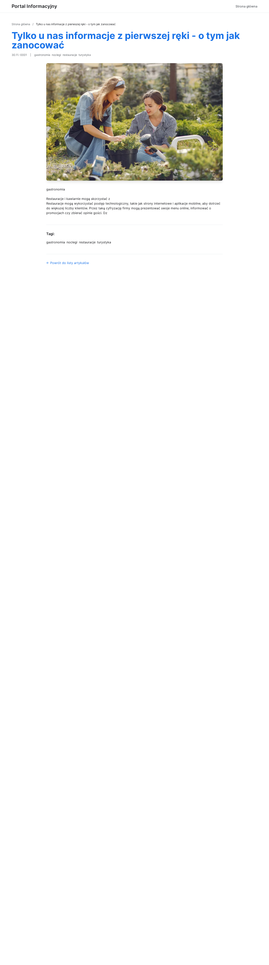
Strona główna (246, 6)
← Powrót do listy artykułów (67, 263)
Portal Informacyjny (34, 6)
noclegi (56, 54)
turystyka (85, 54)
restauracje (70, 54)
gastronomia (42, 54)
